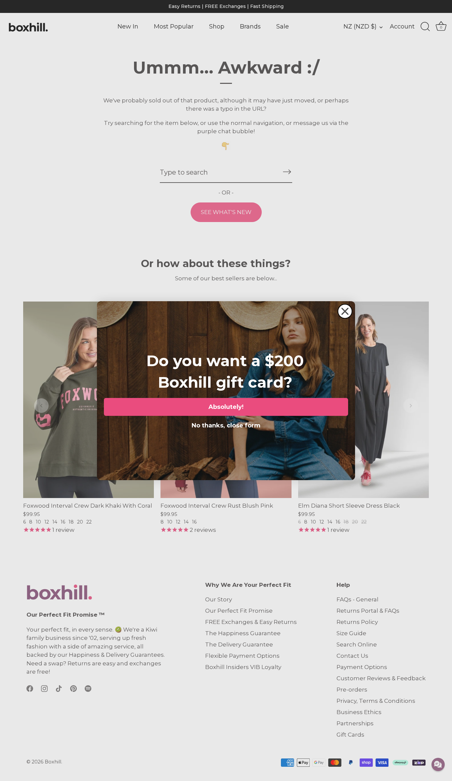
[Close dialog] (345, 311)
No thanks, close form (226, 424)
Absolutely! (226, 407)
